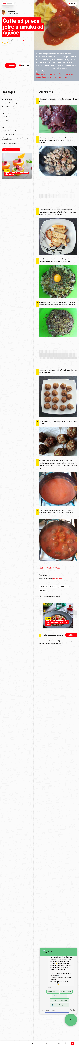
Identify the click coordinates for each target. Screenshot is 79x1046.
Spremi (12, 65)
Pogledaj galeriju (48, 567)
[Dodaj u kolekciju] (75, 4)
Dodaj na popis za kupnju (12, 149)
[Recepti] (32, 1043)
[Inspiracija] (19, 1043)
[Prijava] (72, 1043)
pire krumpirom (57, 579)
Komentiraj (25, 65)
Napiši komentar (70, 635)
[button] (45, 1043)
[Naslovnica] (6, 1043)
